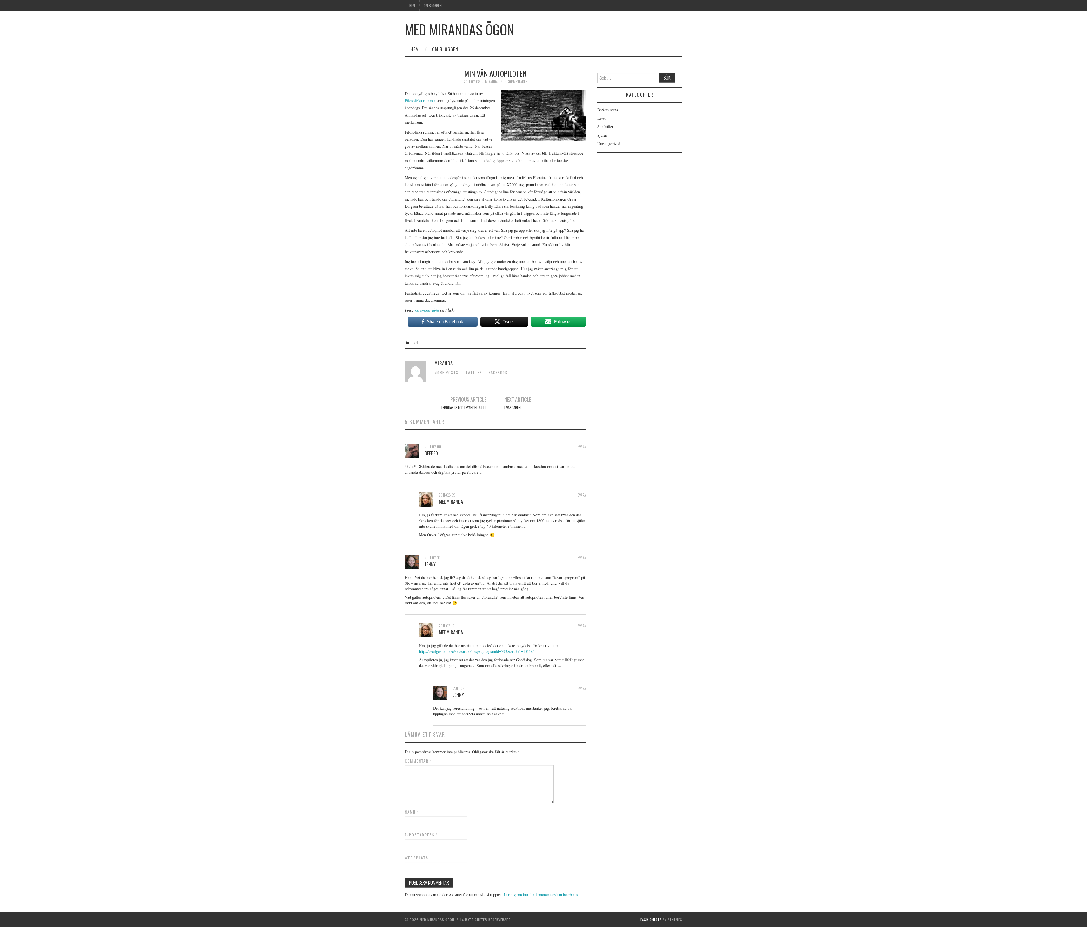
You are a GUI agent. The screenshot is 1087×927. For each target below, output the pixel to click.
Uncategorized (608, 143)
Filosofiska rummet (420, 100)
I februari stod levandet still (463, 407)
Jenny (430, 564)
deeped (431, 453)
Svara (582, 446)
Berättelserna (607, 109)
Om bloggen (433, 5)
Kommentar (418, 761)
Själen (602, 135)
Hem (412, 5)
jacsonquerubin (427, 310)
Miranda (491, 81)
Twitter (473, 372)
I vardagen (512, 407)
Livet (414, 342)
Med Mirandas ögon (459, 29)
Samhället (605, 126)
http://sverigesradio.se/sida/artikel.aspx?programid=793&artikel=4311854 (478, 651)
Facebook (498, 372)
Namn (412, 812)
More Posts (447, 372)
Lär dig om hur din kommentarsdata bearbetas (541, 894)
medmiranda (451, 501)
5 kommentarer (515, 81)
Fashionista (651, 919)
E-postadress (421, 835)
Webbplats (416, 858)
